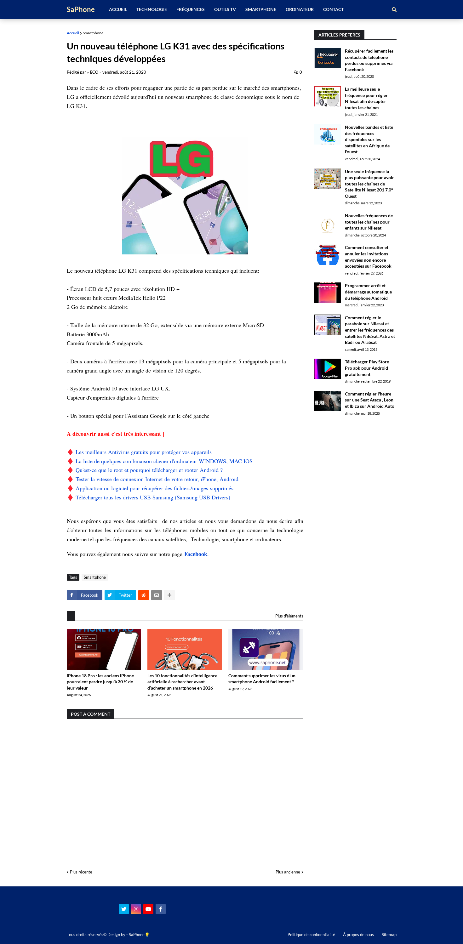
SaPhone (81, 9)
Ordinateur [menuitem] (300, 9)
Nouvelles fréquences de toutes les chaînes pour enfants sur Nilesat (369, 221)
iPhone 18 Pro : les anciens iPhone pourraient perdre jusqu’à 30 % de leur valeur (100, 682)
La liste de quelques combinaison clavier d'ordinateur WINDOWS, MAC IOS (164, 461)
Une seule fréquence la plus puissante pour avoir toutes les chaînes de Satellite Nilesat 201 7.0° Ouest (369, 184)
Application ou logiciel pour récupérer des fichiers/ (134, 488)
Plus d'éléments (289, 615)
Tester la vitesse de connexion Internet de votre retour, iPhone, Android (157, 479)
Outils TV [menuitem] (225, 9)
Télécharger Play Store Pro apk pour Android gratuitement (367, 368)
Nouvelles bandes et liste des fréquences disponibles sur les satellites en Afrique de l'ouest (369, 139)
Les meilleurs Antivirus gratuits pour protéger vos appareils (144, 452)
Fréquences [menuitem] (190, 9)
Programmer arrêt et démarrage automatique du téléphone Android (368, 291)
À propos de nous (358, 934)
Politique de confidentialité (311, 934)
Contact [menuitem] (333, 9)
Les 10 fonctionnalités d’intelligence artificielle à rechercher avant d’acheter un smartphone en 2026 (182, 682)
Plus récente (81, 871)
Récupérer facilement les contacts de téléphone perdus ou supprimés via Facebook (369, 60)
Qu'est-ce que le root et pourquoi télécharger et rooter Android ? (149, 470)
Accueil (73, 33)
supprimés (220, 488)
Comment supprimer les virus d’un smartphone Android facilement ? (261, 679)
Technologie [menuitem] (151, 9)
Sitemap (389, 934)
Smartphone (93, 33)
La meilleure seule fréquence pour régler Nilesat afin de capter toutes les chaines (366, 98)
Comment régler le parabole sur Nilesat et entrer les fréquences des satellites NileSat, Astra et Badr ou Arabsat (370, 330)
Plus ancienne (288, 871)
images (200, 488)
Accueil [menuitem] (118, 9)
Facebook (195, 554)
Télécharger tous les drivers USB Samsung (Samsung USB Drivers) (153, 497)
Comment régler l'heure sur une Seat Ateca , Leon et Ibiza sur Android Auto (369, 400)
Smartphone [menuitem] (260, 9)
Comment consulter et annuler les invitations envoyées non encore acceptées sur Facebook (368, 257)
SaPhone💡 (139, 934)
